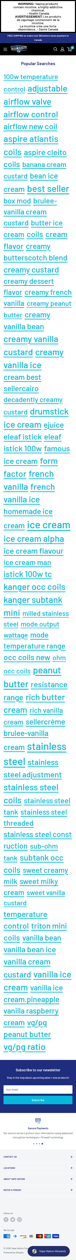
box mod (17, 200)
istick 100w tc (28, 574)
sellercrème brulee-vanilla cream (34, 734)
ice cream (48, 524)
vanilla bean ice (30, 949)
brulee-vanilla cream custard (30, 211)
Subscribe (38, 1100)
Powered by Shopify (14, 1252)
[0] (69, 49)
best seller (48, 188)
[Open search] (55, 49)
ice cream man (27, 562)
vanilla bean (41, 937)
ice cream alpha (34, 538)
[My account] (62, 49)
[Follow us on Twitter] (12, 1219)
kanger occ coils (34, 586)
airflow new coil (30, 126)
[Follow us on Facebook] (6, 1219)
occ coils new (27, 657)
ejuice (54, 424)
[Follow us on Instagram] (19, 1219)
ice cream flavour (33, 550)
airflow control (31, 114)
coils (35, 234)
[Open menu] (5, 49)
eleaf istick (23, 436)
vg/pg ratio (24, 1046)
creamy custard (31, 269)
